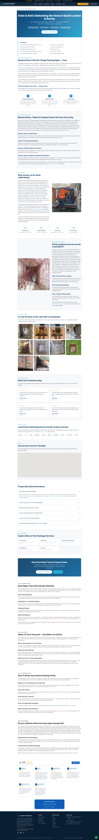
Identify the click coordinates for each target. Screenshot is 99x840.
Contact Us (58, 3)
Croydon (21, 415)
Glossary (74, 837)
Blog (63, 3)
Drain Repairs (47, 541)
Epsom (53, 399)
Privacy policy (79, 837)
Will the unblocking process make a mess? (29, 507)
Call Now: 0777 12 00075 (50, 32)
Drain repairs (40, 819)
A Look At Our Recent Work (57, 44)
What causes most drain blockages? (27, 491)
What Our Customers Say (57, 47)
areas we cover (43, 431)
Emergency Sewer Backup (68, 541)
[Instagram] (23, 833)
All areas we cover (55, 827)
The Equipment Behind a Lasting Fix (29, 53)
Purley (26, 434)
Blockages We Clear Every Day (28, 49)
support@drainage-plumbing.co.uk (74, 821)
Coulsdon (54, 823)
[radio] (44, 804)
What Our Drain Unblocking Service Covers (31, 44)
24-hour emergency (42, 823)
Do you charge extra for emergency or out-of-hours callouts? (33, 523)
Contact (70, 837)
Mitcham (54, 825)
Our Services (46, 3)
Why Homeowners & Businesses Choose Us (31, 51)
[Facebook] (18, 833)
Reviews (40, 3)
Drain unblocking (41, 817)
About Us (53, 3)
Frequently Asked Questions (57, 53)
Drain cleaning (41, 821)
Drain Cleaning (26, 542)
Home (36, 3)
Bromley (20, 399)
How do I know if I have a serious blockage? (29, 518)
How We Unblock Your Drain (27, 47)
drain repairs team (52, 163)
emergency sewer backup (58, 618)
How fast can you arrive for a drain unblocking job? (31, 502)
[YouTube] (21, 833)
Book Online (58, 571)
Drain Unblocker (25, 548)
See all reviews (76, 762)
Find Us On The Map (56, 51)
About (65, 837)
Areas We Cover (55, 49)
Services (23, 9)
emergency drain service (36, 209)
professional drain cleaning (58, 303)
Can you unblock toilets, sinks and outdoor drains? (31, 513)
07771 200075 (29, 0)
